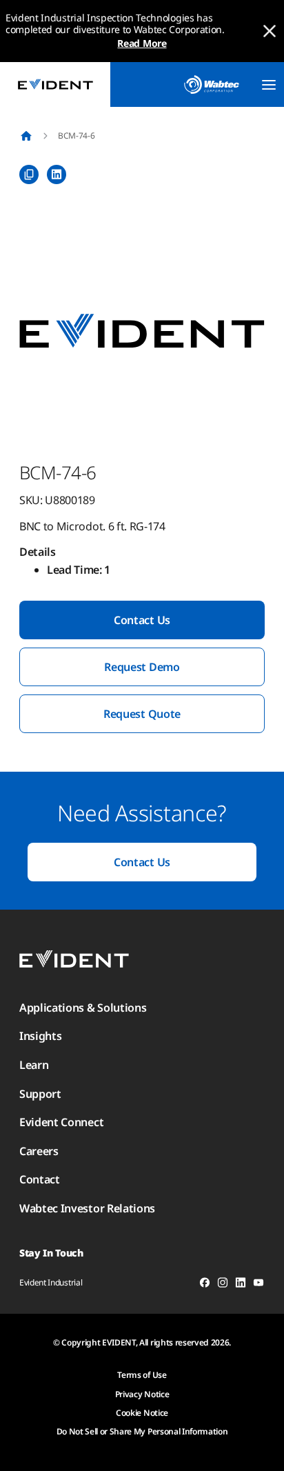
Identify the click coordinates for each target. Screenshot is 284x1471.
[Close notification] (269, 31)
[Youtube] (258, 1284)
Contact (39, 1179)
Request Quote (142, 713)
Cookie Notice (142, 1413)
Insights (40, 1035)
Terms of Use (141, 1375)
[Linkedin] (240, 1284)
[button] (142, 331)
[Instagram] (222, 1284)
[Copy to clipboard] (29, 174)
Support (40, 1093)
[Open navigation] (269, 85)
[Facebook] (205, 1284)
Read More (141, 43)
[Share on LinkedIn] (56, 174)
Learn (33, 1064)
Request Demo (141, 666)
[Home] (26, 136)
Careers (39, 1151)
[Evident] (55, 84)
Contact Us (142, 620)
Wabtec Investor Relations (87, 1208)
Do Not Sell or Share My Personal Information (142, 1431)
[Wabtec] (211, 84)
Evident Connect (61, 1122)
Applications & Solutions (82, 1007)
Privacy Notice (142, 1394)
